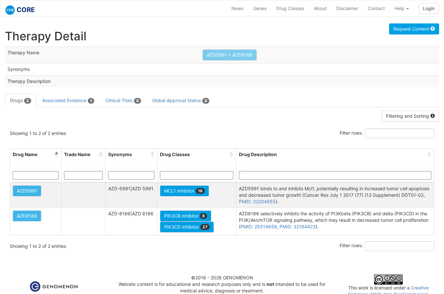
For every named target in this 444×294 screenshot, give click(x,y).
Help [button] (400, 8)
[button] (57, 154)
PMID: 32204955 (257, 201)
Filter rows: (351, 133)
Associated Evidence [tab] (67, 100)
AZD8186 (27, 216)
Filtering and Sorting (408, 116)
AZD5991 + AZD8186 (230, 55)
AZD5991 (27, 191)
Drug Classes (290, 8)
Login (429, 8)
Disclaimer (347, 8)
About (320, 8)
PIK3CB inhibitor (184, 216)
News (237, 8)
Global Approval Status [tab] (179, 100)
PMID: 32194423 (298, 226)
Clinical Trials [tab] (122, 100)
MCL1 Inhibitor (183, 191)
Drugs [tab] (19, 100)
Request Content (411, 29)
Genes (260, 8)
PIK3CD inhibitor (185, 227)
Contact (376, 8)
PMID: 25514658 (259, 226)
